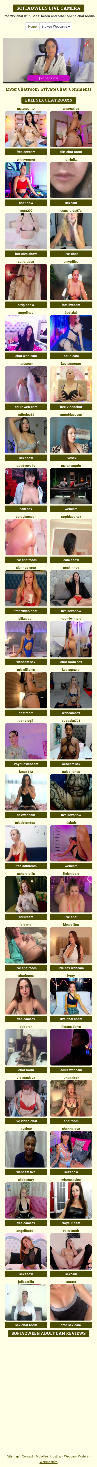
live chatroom (26, 559)
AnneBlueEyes (71, 414)
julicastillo (26, 1281)
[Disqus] (48, 1395)
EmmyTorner (26, 159)
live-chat (71, 253)
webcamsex (71, 712)
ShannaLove (71, 1128)
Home (32, 26)
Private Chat (54, 89)
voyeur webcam (26, 763)
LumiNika (71, 159)
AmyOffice (71, 261)
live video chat (26, 1121)
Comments (80, 89)
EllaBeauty (26, 1179)
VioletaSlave (26, 1077)
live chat (71, 917)
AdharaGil (26, 720)
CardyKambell (26, 516)
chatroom (26, 712)
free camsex (26, 1019)
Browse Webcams (55, 26)
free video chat (25, 610)
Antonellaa (71, 108)
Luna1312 (26, 771)
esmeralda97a (71, 210)
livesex (71, 457)
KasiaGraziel (71, 669)
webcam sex (25, 661)
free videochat (71, 406)
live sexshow (71, 610)
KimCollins (71, 924)
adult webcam (71, 1070)
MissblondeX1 (26, 822)
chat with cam (26, 355)
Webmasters (48, 1462)
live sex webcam (71, 968)
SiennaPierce (26, 567)
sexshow (26, 457)
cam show (71, 559)
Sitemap (13, 1456)
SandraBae (26, 261)
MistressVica (71, 1179)
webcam (71, 508)
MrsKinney (71, 567)
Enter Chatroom (22, 89)
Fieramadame (71, 1026)
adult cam (71, 355)
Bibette (26, 924)
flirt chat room (71, 151)
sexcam (71, 202)
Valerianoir (71, 1230)
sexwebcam (26, 815)
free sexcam (26, 151)
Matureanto (26, 108)
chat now (26, 202)
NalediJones (71, 771)
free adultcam (26, 866)
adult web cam (26, 406)
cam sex (26, 508)
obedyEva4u (25, 465)
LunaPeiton (71, 1077)
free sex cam (71, 1325)
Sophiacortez (71, 516)
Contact (27, 1456)
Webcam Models (76, 1456)
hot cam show (26, 253)
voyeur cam (71, 1223)
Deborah (26, 1026)
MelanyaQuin (71, 465)
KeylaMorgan (71, 363)
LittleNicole (71, 873)
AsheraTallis (26, 873)
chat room (26, 1070)
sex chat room (26, 1325)
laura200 (25, 210)
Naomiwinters (71, 618)
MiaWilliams (26, 669)
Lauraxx (71, 1281)
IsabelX (71, 822)
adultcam (26, 917)
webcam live (25, 1172)
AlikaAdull (25, 618)
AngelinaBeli (25, 1230)
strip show (26, 304)
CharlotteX (26, 975)
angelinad (26, 312)
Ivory (71, 975)
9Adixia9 (71, 312)
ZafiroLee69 (26, 414)
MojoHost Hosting (48, 1456)
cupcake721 (71, 720)
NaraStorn (25, 363)
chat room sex (71, 661)
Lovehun (26, 1128)
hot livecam (71, 304)
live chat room (71, 1019)
